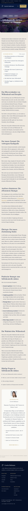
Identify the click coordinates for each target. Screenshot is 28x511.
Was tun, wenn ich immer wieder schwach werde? (14, 377)
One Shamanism (5, 488)
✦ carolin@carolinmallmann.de (7, 2)
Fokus (10, 15)
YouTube (3, 477)
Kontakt (15, 495)
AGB (15, 492)
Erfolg (5, 15)
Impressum (16, 488)
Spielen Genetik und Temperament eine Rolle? (13, 384)
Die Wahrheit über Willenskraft (13, 78)
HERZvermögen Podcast (15, 475)
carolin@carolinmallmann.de (8, 503)
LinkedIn (3, 479)
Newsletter (12, 481)
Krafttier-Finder (13, 477)
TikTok (3, 481)
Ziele (16, 15)
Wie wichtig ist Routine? (8, 381)
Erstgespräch (23, 5)
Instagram (4, 475)
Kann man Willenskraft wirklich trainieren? (12, 374)
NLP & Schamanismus (4, 455)
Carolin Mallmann (9, 6)
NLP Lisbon (4, 490)
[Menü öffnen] (18, 6)
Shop (11, 479)
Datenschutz (16, 490)
